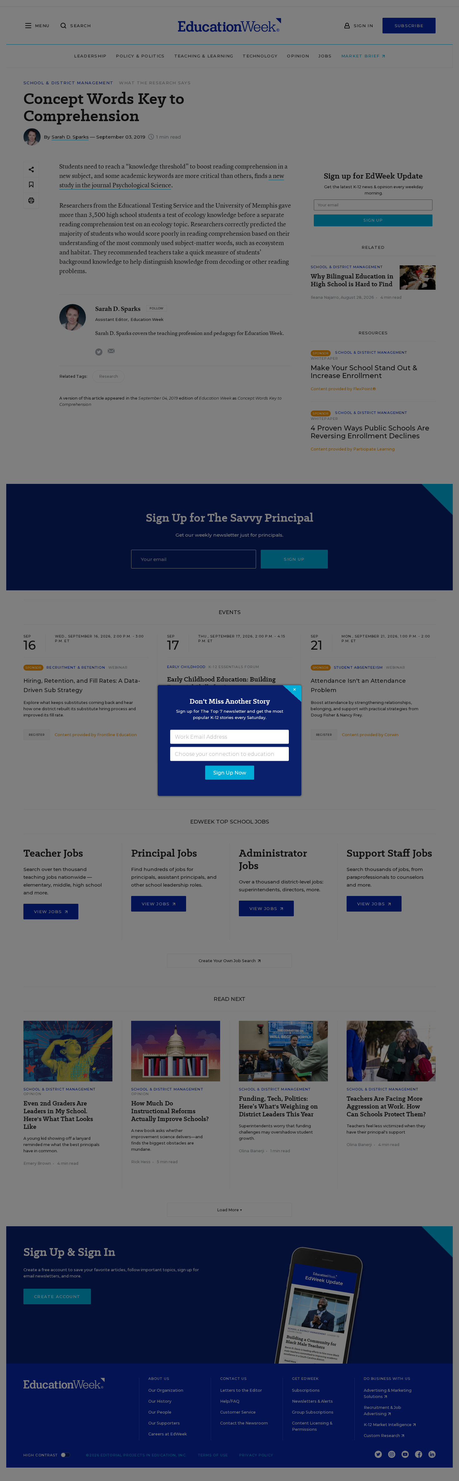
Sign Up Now (229, 773)
